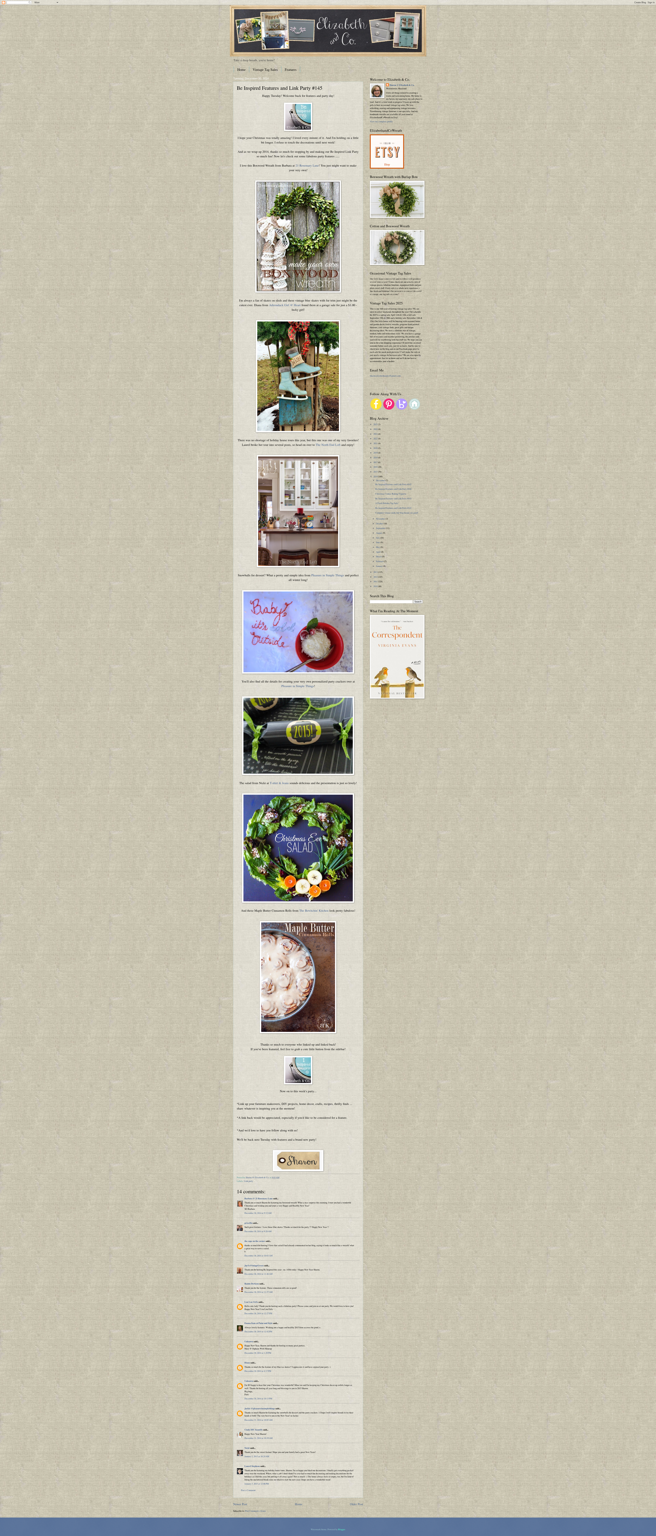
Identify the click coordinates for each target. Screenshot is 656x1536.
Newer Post (240, 1504)
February (380, 561)
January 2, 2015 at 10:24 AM (256, 1456)
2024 (375, 429)
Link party (248, 1181)
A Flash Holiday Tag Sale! (387, 503)
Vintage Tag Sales (265, 69)
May (378, 547)
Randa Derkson (251, 1283)
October (380, 523)
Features (291, 69)
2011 (375, 581)
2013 (375, 572)
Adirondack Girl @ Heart (285, 305)
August (379, 532)
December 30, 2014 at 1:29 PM (257, 1352)
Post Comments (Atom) (255, 1510)
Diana (247, 1362)
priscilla (248, 1222)
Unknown (248, 1341)
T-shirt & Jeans (279, 783)
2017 (375, 462)
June (378, 542)
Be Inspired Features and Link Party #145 (393, 484)
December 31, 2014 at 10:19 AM (258, 1438)
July (378, 537)
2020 (375, 448)
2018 (375, 457)
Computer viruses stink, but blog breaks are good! (396, 512)
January (379, 566)
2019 (375, 452)
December (381, 480)
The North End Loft (328, 445)
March (379, 556)
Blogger (341, 1529)
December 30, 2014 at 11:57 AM (258, 1292)
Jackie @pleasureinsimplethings (259, 1408)
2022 (375, 438)
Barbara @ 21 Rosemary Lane (258, 1198)
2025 (375, 424)
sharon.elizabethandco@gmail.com (385, 375)
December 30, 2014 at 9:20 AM (257, 1231)
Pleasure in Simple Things (327, 575)
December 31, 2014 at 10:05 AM (258, 1419)
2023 (375, 433)
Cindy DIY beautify (253, 1429)
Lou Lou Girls (251, 1301)
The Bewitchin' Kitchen (314, 910)
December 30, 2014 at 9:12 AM (257, 1213)
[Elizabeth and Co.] (298, 130)
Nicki (247, 1447)
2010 (375, 586)
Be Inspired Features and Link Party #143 (393, 498)
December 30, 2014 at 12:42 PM (258, 1331)
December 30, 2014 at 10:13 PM (258, 1398)
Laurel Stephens (252, 1466)
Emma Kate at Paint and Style (258, 1323)
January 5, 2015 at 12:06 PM (256, 1483)
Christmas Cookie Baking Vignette (390, 493)
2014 (375, 476)
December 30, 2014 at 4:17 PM (257, 1371)
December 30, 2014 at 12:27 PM (258, 1313)
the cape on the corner (254, 1241)
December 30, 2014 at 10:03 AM (258, 1255)
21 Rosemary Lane (307, 165)
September (381, 528)
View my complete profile (381, 121)
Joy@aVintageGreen (254, 1265)
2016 (375, 466)
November (381, 518)
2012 (375, 576)
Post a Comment (248, 1490)
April (378, 551)
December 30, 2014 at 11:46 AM (258, 1273)
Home (241, 69)
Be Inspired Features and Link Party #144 (393, 488)
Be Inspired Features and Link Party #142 (393, 507)
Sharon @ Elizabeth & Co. (258, 1177)
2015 (375, 471)
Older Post (356, 1504)
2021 (375, 443)
